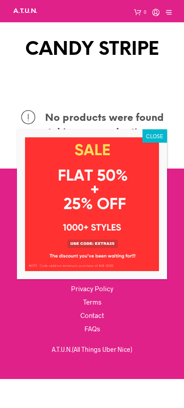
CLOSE (154, 136)
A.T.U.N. (25, 11)
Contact (92, 315)
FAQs (92, 329)
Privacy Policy (92, 288)
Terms (92, 302)
